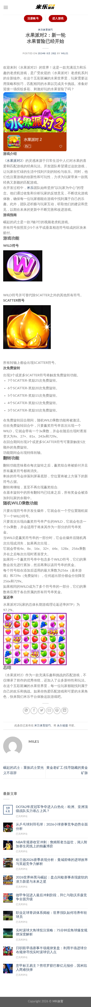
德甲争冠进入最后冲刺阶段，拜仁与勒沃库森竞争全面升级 (51, 897)
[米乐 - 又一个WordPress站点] (45, 7)
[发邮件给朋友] (49, 710)
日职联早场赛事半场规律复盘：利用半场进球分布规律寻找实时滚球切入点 (51, 950)
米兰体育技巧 (45, 30)
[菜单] (5, 7)
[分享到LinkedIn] (64, 710)
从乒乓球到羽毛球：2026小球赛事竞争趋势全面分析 (52, 826)
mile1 (64, 53)
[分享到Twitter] (41, 710)
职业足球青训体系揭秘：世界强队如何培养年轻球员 (51, 914)
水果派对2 (14, 160)
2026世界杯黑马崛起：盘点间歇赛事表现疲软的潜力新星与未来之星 (52, 879)
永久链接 (62, 725)
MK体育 (57, 1001)
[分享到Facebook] (33, 710)
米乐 (30, 188)
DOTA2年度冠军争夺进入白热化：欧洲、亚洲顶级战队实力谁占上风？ (52, 809)
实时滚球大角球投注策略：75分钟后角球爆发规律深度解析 (51, 932)
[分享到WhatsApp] (26, 710)
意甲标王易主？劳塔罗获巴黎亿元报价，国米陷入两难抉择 (51, 967)
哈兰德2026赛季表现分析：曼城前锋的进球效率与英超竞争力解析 (52, 862)
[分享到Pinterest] (57, 710)
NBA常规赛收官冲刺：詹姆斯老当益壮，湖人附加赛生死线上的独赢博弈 (51, 844)
